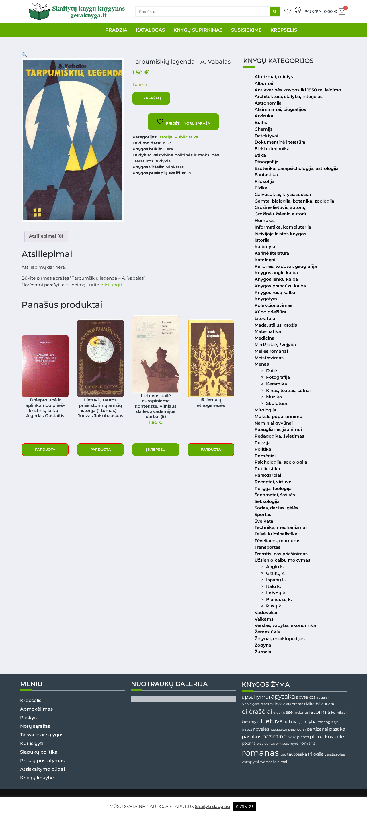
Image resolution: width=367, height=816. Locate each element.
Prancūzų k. (279, 599)
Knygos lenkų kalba (276, 279)
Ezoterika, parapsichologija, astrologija (297, 168)
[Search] (275, 11)
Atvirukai (264, 116)
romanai (308, 743)
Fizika (261, 188)
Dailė (271, 370)
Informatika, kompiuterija (283, 227)
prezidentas (266, 744)
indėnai (301, 712)
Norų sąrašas (35, 726)
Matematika (268, 331)
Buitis (261, 122)
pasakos (251, 737)
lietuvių (292, 721)
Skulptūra (276, 403)
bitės (265, 704)
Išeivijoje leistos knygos (280, 233)
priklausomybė (287, 744)
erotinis (279, 713)
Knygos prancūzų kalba (280, 286)
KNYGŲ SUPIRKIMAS (197, 30)
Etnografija (266, 161)
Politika (263, 449)
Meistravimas (269, 357)
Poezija (262, 442)
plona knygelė (327, 737)
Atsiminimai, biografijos (280, 109)
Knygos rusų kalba (275, 292)
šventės (266, 762)
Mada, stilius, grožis (276, 325)
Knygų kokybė (37, 777)
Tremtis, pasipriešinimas (281, 553)
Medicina (264, 338)
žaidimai (280, 762)
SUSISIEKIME (246, 30)
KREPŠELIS (283, 30)
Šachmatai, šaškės (275, 494)
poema (249, 743)
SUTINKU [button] (244, 806)
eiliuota (327, 704)
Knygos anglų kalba (276, 272)
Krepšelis (30, 700)
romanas (260, 753)
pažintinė (274, 736)
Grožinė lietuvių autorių (280, 207)
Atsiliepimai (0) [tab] (46, 236)
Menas (262, 364)
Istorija (165, 137)
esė (289, 712)
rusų (283, 754)
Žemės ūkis (267, 632)
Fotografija (278, 377)
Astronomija (268, 103)
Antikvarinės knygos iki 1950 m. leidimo (298, 90)
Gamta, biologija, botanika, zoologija (294, 201)
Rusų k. (274, 606)
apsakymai (256, 696)
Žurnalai (263, 651)
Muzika (274, 396)
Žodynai (263, 645)
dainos (276, 704)
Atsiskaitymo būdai (42, 769)
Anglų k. (275, 566)
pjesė (291, 737)
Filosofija (264, 181)
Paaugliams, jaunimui (278, 429)
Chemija (264, 129)
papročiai (297, 729)
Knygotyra (266, 298)
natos (247, 729)
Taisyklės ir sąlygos (41, 734)
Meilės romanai (271, 351)
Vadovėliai (266, 612)
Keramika (276, 384)
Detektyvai (266, 135)
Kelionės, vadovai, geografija (286, 266)
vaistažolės (335, 754)
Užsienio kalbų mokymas (282, 560)
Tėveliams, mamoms (277, 540)
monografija (328, 722)
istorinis (319, 712)
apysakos (305, 697)
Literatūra (265, 318)
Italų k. (273, 586)
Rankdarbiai (268, 475)
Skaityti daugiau (212, 806)
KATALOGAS (150, 30)
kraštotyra (251, 722)
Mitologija (265, 410)
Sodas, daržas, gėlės (276, 508)
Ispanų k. (276, 579)
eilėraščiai (257, 711)
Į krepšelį (151, 98)
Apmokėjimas (36, 709)
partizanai (317, 729)
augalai (322, 697)
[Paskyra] (298, 10)
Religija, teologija (273, 488)
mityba (309, 721)
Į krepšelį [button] (156, 449)
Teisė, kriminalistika (276, 534)
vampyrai (250, 761)
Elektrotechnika (272, 148)
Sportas (263, 514)
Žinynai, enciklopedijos (280, 638)
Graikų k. (276, 573)
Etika (260, 155)
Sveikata (264, 521)
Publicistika (186, 137)
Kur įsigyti (31, 743)
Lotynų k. (276, 592)
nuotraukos (278, 729)
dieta (287, 704)
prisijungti (111, 284)
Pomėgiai (265, 455)
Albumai (264, 83)
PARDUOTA (45, 449)
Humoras (265, 220)
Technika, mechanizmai (281, 527)
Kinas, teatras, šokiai (288, 390)
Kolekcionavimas (273, 305)
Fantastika (266, 174)
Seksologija (267, 501)
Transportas (267, 547)
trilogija (316, 754)
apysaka (283, 696)
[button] (24, 54)
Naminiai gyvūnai (274, 423)
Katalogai (265, 259)
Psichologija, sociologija (281, 462)
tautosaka (297, 754)
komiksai (339, 712)
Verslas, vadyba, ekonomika (285, 625)
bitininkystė (251, 704)
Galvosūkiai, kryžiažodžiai (283, 194)
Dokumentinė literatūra (280, 142)
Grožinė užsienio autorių (281, 214)
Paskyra (312, 11)
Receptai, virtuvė (273, 481)
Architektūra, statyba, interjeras (289, 96)
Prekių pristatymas (42, 760)
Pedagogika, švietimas (279, 436)
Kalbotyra (265, 246)
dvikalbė (312, 703)
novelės (261, 729)
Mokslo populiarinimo (278, 416)
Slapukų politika (39, 752)
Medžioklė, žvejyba (275, 344)
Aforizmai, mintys (274, 76)
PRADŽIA (116, 30)
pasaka (337, 729)
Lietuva (272, 721)
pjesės (303, 737)
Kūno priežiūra (270, 312)
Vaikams (264, 619)
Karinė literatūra (272, 253)
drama (297, 704)
